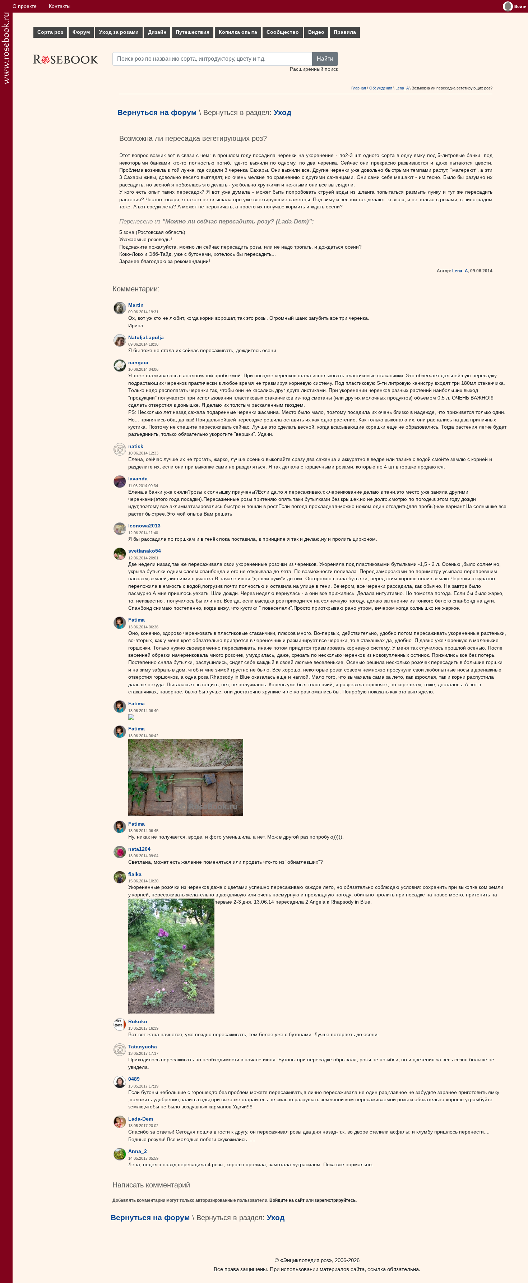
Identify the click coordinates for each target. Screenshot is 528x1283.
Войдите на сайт (287, 1200)
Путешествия (192, 32)
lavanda (138, 478)
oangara (138, 362)
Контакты (59, 6)
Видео (316, 32)
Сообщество (283, 32)
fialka (135, 874)
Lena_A (401, 88)
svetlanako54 (144, 551)
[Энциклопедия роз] (5, 48)
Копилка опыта (238, 32)
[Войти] (508, 6)
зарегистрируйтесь (335, 1200)
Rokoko (137, 1021)
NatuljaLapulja (146, 337)
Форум (81, 32)
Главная (358, 88)
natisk (135, 446)
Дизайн (157, 32)
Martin (136, 305)
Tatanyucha (142, 1046)
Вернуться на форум (157, 112)
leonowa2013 (144, 526)
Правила (345, 32)
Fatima (136, 620)
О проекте (25, 6)
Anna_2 (137, 1151)
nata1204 (139, 849)
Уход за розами (119, 32)
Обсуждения (380, 88)
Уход (282, 112)
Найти (325, 59)
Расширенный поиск (314, 69)
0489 (134, 1079)
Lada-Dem (292, 221)
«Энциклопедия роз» (306, 1260)
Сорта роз (50, 32)
